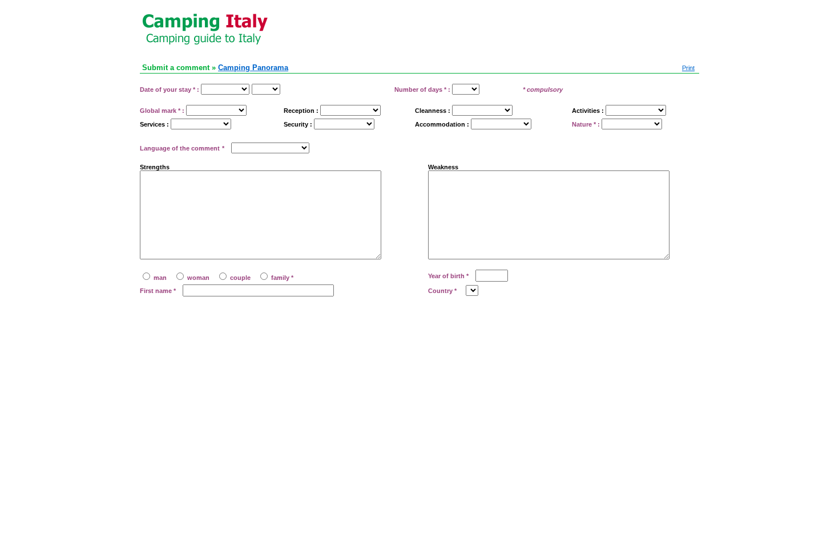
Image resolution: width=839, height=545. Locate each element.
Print (688, 67)
